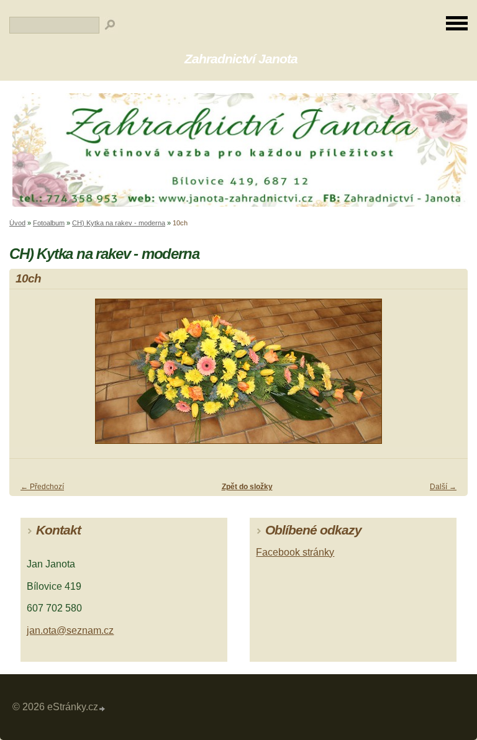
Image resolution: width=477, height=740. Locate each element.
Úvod (17, 223)
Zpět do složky (247, 486)
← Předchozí (42, 486)
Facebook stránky (295, 552)
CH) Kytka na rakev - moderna (118, 223)
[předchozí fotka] (29, 377)
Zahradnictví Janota (241, 59)
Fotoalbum (49, 223)
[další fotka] (447, 377)
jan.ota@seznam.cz (70, 630)
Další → (443, 486)
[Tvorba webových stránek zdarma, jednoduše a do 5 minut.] (102, 708)
